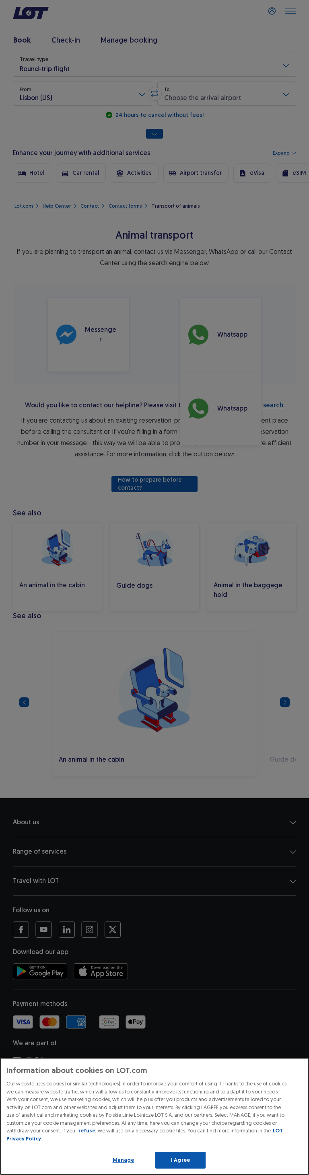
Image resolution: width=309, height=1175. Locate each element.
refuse (86, 1131)
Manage (123, 1160)
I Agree (180, 1160)
